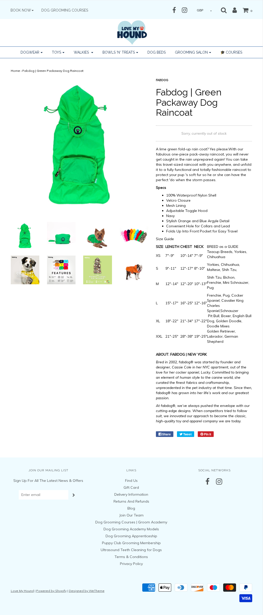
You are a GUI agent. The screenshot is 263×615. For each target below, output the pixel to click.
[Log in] (232, 10)
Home (15, 71)
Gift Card (131, 487)
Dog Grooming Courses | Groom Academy (131, 522)
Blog (131, 508)
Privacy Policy (131, 563)
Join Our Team (131, 515)
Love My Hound (22, 591)
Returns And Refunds (131, 501)
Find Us (131, 480)
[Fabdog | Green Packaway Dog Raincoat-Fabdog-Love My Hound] (25, 235)
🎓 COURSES (231, 52)
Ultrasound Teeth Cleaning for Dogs (131, 550)
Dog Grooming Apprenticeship (131, 536)
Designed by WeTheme (87, 591)
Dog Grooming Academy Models (131, 529)
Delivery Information (131, 494)
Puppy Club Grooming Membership (131, 543)
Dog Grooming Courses (64, 10)
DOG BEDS (156, 52)
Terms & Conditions (131, 556)
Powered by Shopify (51, 591)
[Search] (224, 10)
